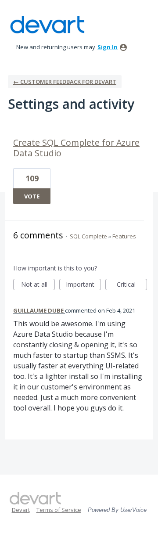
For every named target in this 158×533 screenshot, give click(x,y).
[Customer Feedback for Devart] (47, 24)
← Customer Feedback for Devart (64, 82)
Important (83, 285)
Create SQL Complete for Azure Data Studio (76, 148)
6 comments (38, 235)
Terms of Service (58, 510)
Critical (132, 285)
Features (124, 236)
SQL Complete (88, 236)
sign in (107, 47)
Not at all (38, 285)
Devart (21, 510)
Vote (32, 196)
